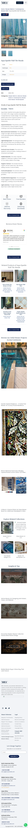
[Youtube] (6, 708)
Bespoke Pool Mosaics (7, 717)
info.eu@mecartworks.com (8, 811)
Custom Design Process (7, 736)
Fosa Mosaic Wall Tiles (20, 285)
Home (2, 9)
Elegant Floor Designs (6, 721)
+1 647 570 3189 (5, 770)
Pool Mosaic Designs (7, 556)
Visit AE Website (5, 787)
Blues (11, 64)
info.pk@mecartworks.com (8, 799)
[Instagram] (2, 708)
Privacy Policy (18, 726)
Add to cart (5, 88)
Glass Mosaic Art (20, 537)
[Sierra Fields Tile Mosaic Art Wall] (7, 276)
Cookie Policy (18, 724)
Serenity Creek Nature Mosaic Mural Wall (7, 313)
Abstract (12, 74)
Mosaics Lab (18, 738)
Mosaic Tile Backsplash (17, 99)
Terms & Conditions (20, 721)
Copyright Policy (19, 728)
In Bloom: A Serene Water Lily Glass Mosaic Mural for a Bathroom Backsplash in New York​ (13, 511)
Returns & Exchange (20, 719)
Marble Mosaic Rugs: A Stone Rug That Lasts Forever (12, 670)
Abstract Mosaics (5, 726)
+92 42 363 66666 (5, 797)
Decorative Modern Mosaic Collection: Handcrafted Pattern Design (12, 634)
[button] (24, 21)
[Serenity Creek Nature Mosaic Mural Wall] (7, 303)
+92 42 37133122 (15, 797)
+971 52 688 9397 (5, 784)
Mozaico (17, 740)
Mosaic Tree (7, 317)
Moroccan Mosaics (6, 728)
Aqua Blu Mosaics (19, 736)
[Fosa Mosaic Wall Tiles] (21, 276)
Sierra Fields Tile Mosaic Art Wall (7, 285)
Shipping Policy (18, 717)
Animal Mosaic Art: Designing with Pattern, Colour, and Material (13, 599)
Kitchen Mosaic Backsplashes (5, 731)
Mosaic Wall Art (10, 9)
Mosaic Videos (5, 738)
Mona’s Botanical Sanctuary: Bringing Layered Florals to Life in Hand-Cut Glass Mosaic (13, 472)
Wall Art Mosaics (5, 719)
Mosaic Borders (5, 734)
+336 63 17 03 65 (5, 822)
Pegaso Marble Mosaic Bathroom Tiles (20, 313)
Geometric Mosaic (21, 317)
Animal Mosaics (5, 724)
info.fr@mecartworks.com (7, 824)
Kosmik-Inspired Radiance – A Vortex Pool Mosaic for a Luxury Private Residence (13, 404)
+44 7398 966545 (5, 810)
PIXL (10, 68)
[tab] (4, 109)
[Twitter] (9, 708)
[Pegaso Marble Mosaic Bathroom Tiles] (21, 303)
